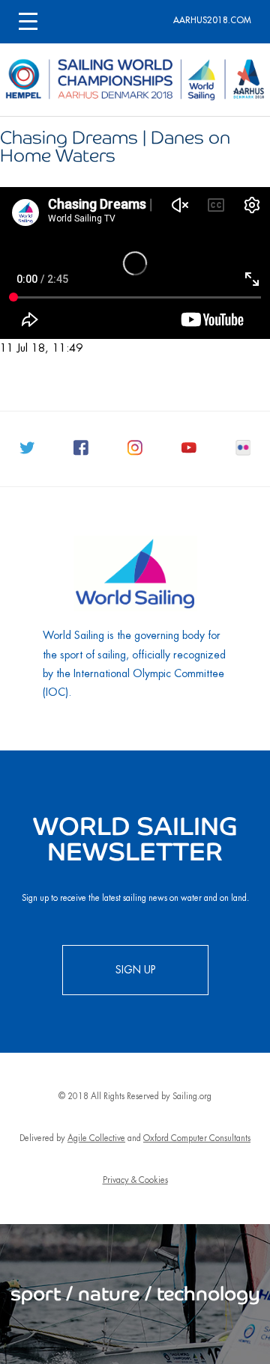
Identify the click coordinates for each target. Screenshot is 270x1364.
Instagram (140, 452)
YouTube (194, 452)
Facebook (86, 452)
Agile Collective (96, 1138)
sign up (135, 969)
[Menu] (28, 21)
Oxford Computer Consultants (196, 1138)
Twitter (32, 452)
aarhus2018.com (212, 20)
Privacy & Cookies (135, 1180)
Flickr (248, 452)
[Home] (135, 79)
